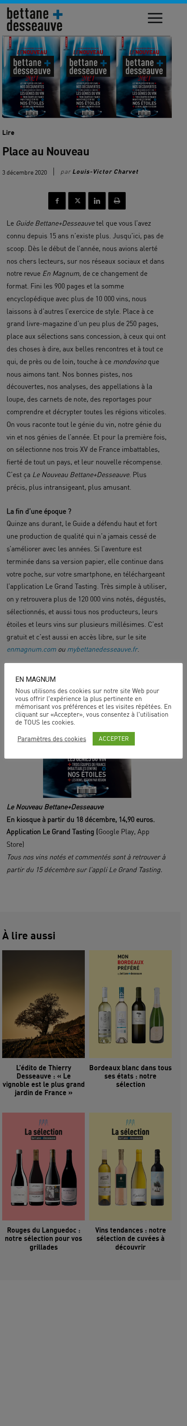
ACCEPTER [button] (114, 738)
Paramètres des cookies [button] (51, 739)
